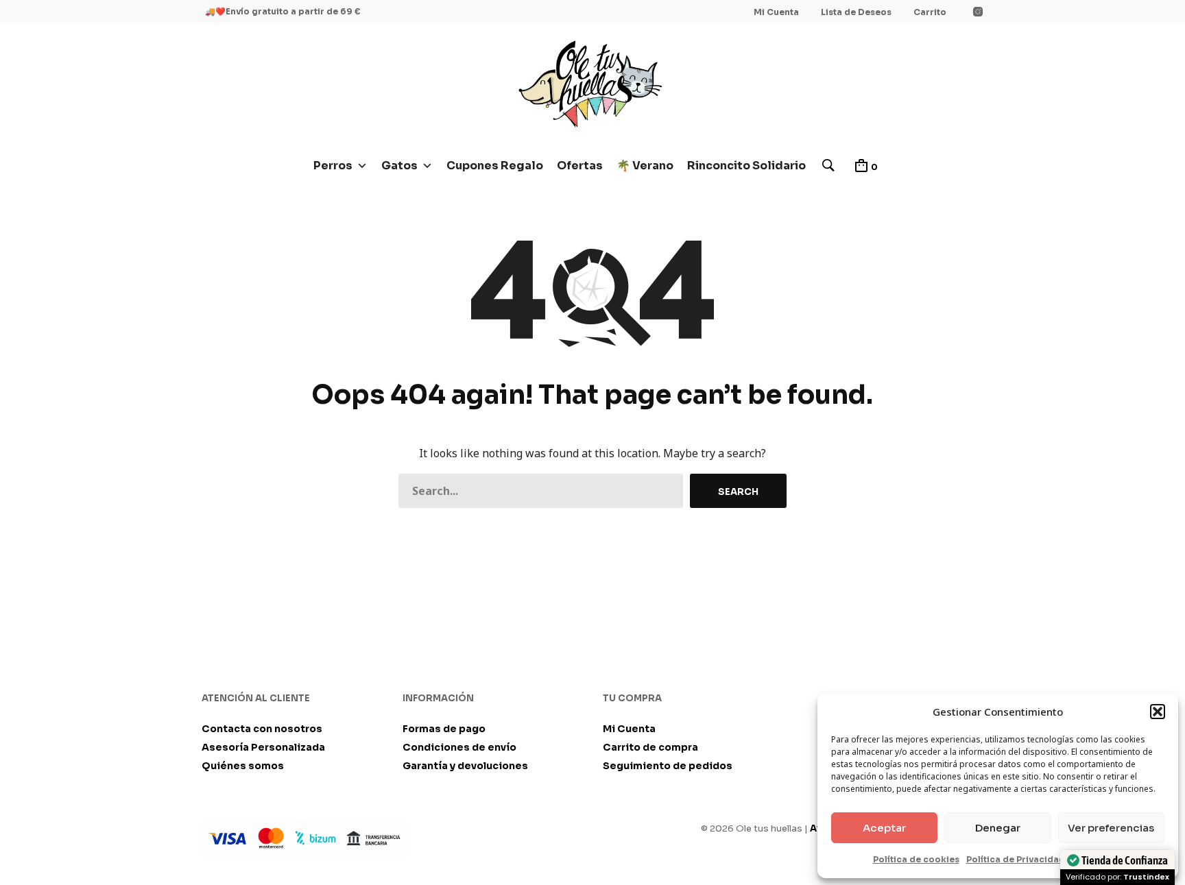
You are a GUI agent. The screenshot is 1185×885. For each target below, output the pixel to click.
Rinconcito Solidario (746, 165)
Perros (332, 165)
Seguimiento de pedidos (667, 766)
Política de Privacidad (1015, 859)
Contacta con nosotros (262, 729)
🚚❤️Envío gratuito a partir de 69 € (283, 11)
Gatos (399, 165)
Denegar (997, 827)
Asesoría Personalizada (263, 747)
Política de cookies (916, 859)
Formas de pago (444, 729)
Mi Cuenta (776, 12)
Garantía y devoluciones (465, 766)
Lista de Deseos (856, 12)
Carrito (929, 12)
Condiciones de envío (459, 747)
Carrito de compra (650, 747)
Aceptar (884, 827)
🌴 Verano (645, 165)
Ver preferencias (1111, 827)
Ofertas (580, 165)
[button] (1157, 711)
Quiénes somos (243, 766)
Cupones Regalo (494, 165)
